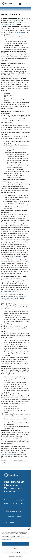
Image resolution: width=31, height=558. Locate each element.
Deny (15, 548)
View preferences (15, 552)
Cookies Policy (12, 556)
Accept (15, 544)
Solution (6, 500)
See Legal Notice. (15, 21)
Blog (22, 503)
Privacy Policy (18, 556)
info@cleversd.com (19, 32)
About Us (14, 503)
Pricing (6, 503)
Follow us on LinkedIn (15, 517)
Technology (18, 500)
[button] (28, 529)
